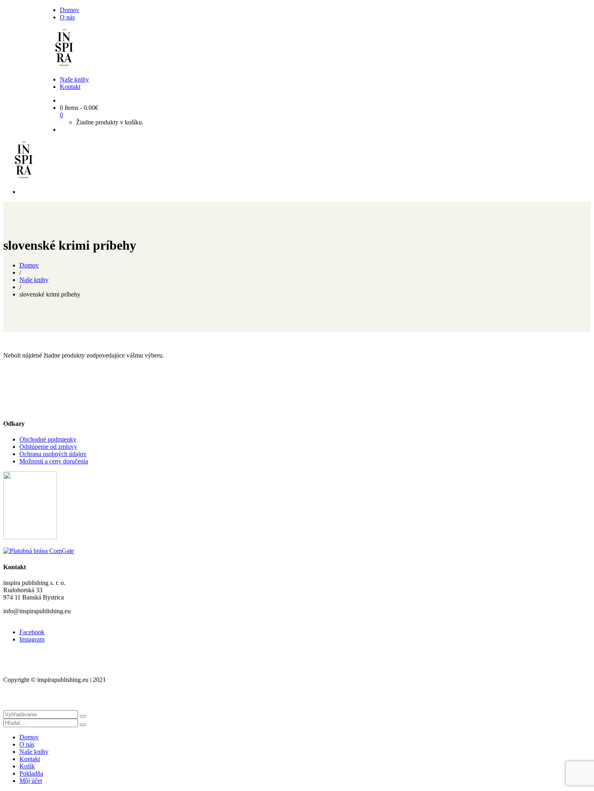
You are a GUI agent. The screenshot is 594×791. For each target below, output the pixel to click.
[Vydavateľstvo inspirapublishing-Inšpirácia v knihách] (64, 65)
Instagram (31, 639)
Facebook (31, 632)
